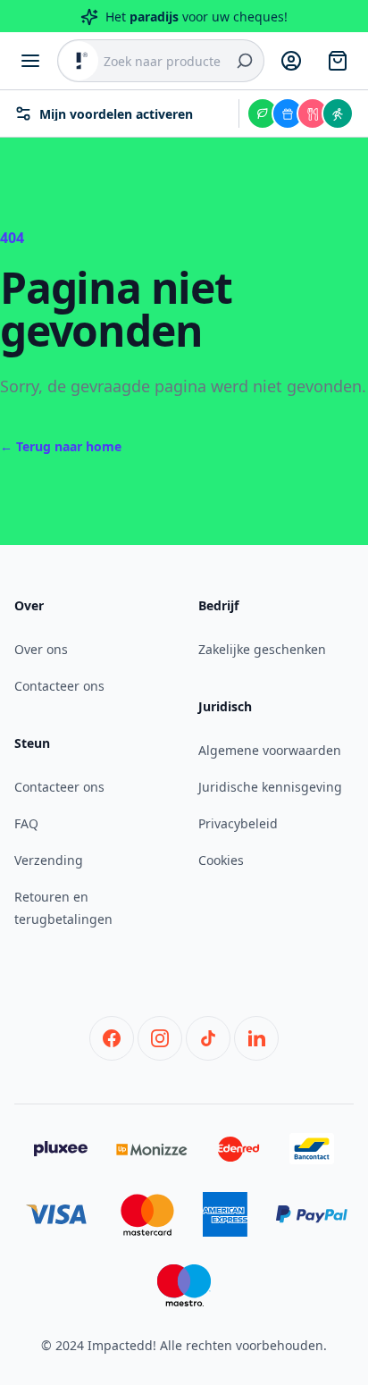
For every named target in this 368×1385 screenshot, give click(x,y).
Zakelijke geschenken (262, 649)
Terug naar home (60, 446)
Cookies (221, 860)
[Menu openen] (30, 60)
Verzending (48, 860)
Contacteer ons (59, 685)
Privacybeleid (238, 823)
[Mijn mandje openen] (337, 60)
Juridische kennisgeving (270, 786)
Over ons (41, 649)
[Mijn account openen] (291, 60)
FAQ (26, 823)
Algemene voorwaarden (269, 750)
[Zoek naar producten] (244, 60)
